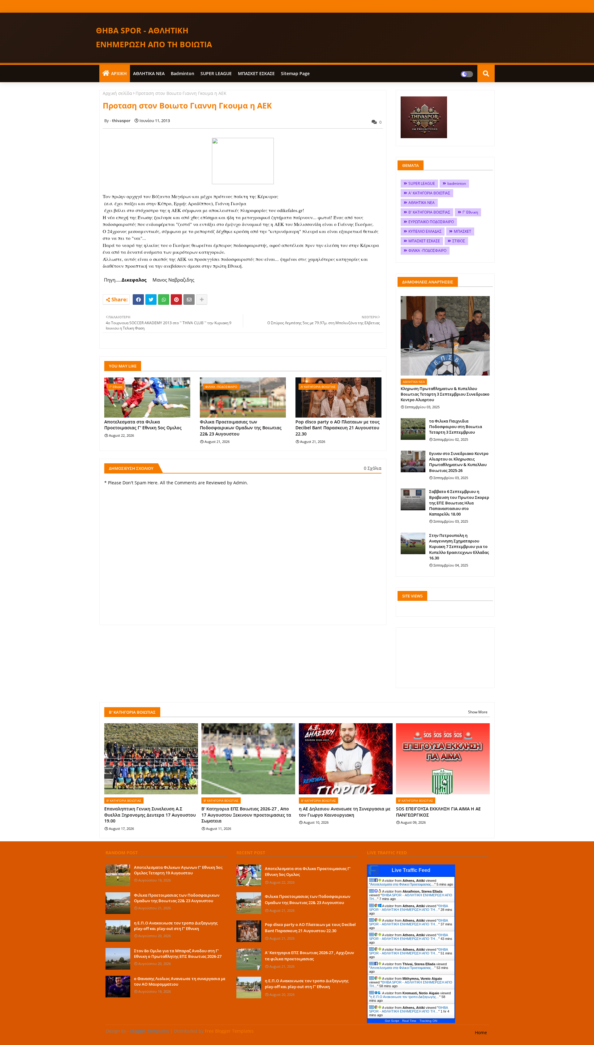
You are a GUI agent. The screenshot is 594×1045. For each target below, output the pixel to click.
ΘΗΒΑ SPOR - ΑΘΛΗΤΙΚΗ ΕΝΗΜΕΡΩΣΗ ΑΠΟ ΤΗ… (408, 907)
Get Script (392, 1020)
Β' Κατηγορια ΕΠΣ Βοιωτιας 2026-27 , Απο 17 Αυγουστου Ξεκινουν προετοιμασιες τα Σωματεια (246, 815)
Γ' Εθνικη (470, 212)
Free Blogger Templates (229, 1031)
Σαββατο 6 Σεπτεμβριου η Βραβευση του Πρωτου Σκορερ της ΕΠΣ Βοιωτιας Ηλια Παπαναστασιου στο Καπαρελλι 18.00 (459, 503)
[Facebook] (138, 299)
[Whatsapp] (163, 299)
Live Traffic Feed (411, 870)
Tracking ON (428, 1020)
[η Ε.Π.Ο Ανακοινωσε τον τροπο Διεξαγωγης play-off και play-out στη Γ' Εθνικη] (117, 931)
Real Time (409, 1020)
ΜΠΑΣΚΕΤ (462, 231)
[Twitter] (151, 299)
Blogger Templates (149, 1031)
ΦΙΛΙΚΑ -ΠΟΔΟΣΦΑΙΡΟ (427, 250)
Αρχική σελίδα (117, 93)
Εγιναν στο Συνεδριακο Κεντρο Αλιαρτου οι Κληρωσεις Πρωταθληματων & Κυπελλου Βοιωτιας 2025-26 (459, 462)
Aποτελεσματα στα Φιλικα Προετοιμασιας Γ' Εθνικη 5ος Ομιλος (143, 425)
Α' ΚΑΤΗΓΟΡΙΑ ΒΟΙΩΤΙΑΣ (429, 193)
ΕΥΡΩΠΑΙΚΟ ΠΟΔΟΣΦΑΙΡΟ (431, 221)
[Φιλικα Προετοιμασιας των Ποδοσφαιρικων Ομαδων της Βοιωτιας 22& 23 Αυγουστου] (117, 903)
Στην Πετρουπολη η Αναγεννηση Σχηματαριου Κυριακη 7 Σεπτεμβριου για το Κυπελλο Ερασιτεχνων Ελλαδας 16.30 (459, 547)
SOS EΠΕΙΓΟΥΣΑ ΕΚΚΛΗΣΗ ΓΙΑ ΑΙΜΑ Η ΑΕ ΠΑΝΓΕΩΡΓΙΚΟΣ (438, 812)
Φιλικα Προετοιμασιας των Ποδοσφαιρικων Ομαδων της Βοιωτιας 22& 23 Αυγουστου (241, 428)
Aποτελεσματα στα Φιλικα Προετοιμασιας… (402, 884)
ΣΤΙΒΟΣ (458, 241)
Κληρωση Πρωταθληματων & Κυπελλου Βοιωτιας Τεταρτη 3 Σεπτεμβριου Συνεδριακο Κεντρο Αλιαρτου (445, 394)
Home (481, 1032)
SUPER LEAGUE (216, 73)
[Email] (189, 299)
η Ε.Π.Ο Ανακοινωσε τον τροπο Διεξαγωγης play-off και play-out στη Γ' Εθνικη (175, 925)
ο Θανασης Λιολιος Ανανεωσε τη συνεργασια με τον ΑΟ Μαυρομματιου (180, 981)
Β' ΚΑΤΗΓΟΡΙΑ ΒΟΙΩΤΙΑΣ (429, 212)
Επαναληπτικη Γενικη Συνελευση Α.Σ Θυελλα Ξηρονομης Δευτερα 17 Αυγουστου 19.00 (150, 815)
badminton (182, 73)
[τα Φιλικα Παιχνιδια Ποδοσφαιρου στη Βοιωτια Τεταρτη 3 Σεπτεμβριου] (413, 429)
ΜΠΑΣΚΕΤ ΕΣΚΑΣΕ (256, 73)
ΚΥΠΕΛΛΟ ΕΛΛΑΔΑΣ (424, 231)
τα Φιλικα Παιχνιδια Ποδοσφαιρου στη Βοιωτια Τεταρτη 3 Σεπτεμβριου (455, 426)
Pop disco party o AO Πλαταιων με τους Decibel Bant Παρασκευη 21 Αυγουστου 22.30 (337, 428)
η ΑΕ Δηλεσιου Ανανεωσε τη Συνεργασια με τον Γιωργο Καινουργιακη (344, 812)
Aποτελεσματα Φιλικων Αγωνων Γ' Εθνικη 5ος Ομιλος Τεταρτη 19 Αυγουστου (178, 870)
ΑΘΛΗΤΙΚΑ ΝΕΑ (149, 73)
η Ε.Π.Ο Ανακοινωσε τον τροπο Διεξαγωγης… (404, 997)
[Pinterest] (176, 299)
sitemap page (295, 73)
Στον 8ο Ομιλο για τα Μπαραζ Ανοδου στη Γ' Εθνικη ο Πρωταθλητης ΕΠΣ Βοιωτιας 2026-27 (178, 953)
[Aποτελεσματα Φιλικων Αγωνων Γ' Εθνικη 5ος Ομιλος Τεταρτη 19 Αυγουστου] (117, 875)
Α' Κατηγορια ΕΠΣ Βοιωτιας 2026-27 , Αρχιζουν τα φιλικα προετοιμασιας (309, 956)
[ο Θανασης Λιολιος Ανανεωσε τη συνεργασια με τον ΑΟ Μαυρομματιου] (117, 986)
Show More (478, 712)
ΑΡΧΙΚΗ (119, 73)
